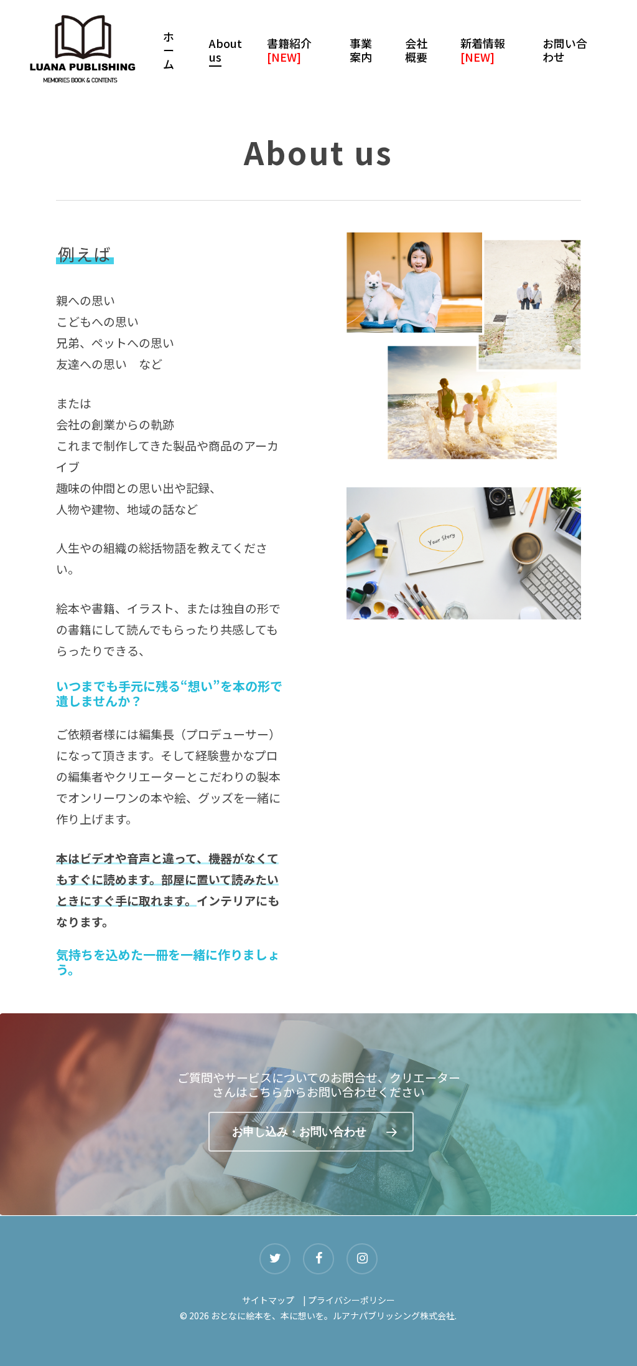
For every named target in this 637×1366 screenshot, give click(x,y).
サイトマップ (268, 1300)
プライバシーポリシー (351, 1300)
